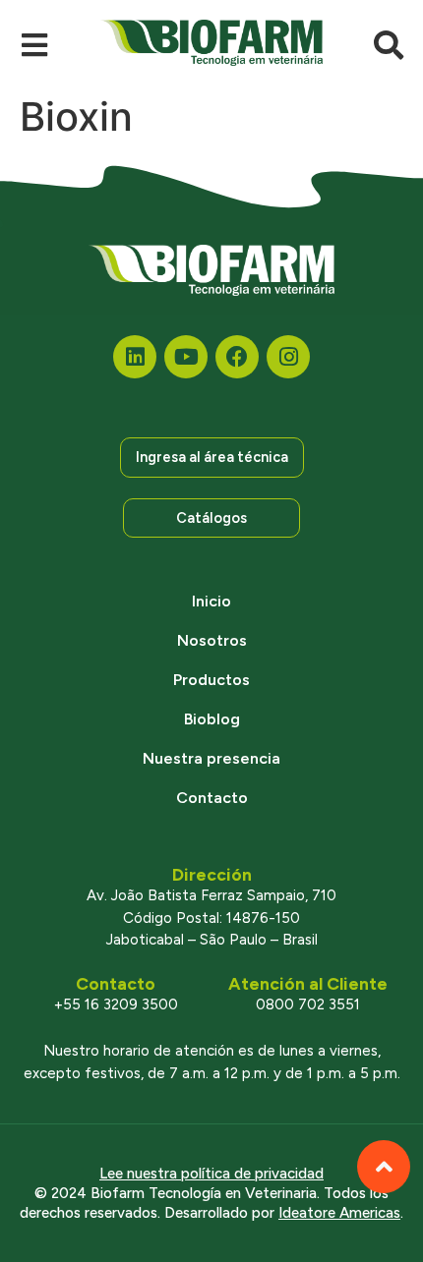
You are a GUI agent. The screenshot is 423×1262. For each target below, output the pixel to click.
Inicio (211, 601)
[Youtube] (186, 356)
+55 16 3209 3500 (116, 1004)
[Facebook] (237, 356)
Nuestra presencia (211, 758)
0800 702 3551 (308, 1004)
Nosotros (212, 640)
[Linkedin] (134, 356)
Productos (211, 679)
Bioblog (212, 719)
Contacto (212, 797)
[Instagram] (288, 356)
